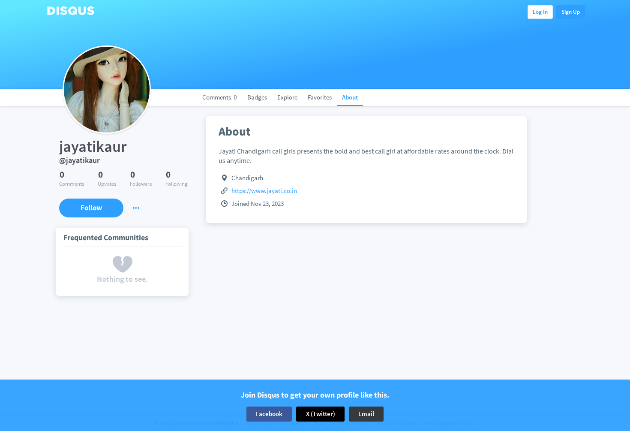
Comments (219, 97)
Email (366, 414)
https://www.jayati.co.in (264, 191)
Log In (540, 11)
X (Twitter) (320, 414)
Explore (287, 97)
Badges (257, 97)
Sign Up (570, 11)
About (350, 97)
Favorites (320, 97)
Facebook (269, 414)
